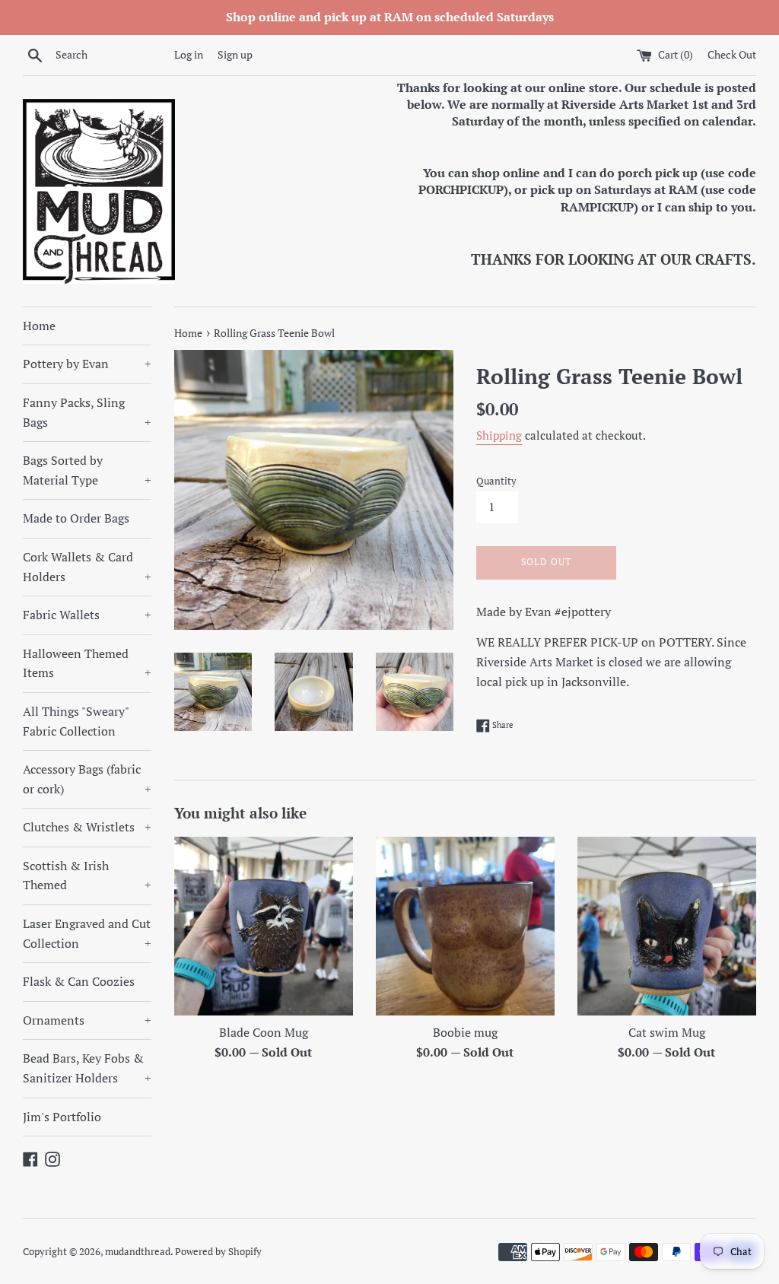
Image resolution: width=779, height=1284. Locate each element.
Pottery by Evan (87, 363)
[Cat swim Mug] (666, 926)
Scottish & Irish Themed (87, 875)
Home (39, 325)
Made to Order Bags (76, 518)
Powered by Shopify (218, 1251)
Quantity (496, 481)
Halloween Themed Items (87, 663)
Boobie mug (465, 1032)
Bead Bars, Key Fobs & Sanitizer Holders (87, 1068)
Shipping (499, 435)
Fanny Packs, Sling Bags (87, 412)
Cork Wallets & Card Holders (87, 566)
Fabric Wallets (87, 614)
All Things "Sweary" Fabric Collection (76, 721)
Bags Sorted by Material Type (87, 470)
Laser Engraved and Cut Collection (87, 933)
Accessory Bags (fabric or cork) (87, 779)
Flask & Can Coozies (79, 981)
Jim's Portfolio (62, 1116)
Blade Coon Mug (263, 1032)
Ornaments (87, 1020)
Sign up (235, 54)
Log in (188, 54)
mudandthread (137, 1251)
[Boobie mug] (465, 926)
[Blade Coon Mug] (263, 926)
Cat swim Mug (666, 1032)
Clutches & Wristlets (87, 826)
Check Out (731, 54)
